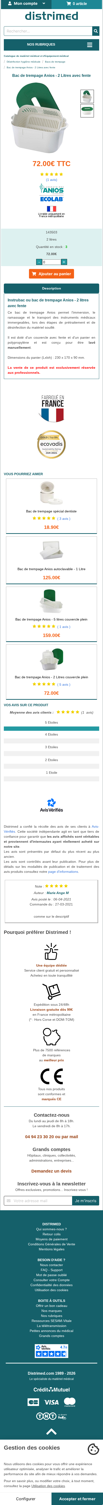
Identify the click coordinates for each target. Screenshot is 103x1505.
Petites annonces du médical (51, 1331)
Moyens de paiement (52, 1239)
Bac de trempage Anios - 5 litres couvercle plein (51, 619)
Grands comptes (51, 1336)
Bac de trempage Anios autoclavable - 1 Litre (51, 569)
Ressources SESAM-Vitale (52, 1321)
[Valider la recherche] (95, 31)
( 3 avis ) (63, 519)
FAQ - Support (52, 1270)
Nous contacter (51, 1265)
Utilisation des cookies (51, 1290)
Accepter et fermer (77, 1498)
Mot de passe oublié (51, 1275)
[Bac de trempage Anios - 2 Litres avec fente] (87, 96)
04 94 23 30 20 (39, 1136)
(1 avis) (51, 180)
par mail (70, 1136)
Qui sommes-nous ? (51, 1229)
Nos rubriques (51, 1316)
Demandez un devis (51, 1171)
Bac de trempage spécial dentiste (51, 511)
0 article (79, 4)
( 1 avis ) (63, 627)
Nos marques (51, 1311)
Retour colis (52, 1234)
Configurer (25, 1498)
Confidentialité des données (51, 1285)
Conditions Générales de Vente (51, 1244)
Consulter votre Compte (52, 1280)
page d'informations (63, 872)
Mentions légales (51, 1249)
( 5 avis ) (63, 684)
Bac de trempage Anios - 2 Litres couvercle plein (51, 677)
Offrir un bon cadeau (51, 1306)
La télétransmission (51, 1326)
